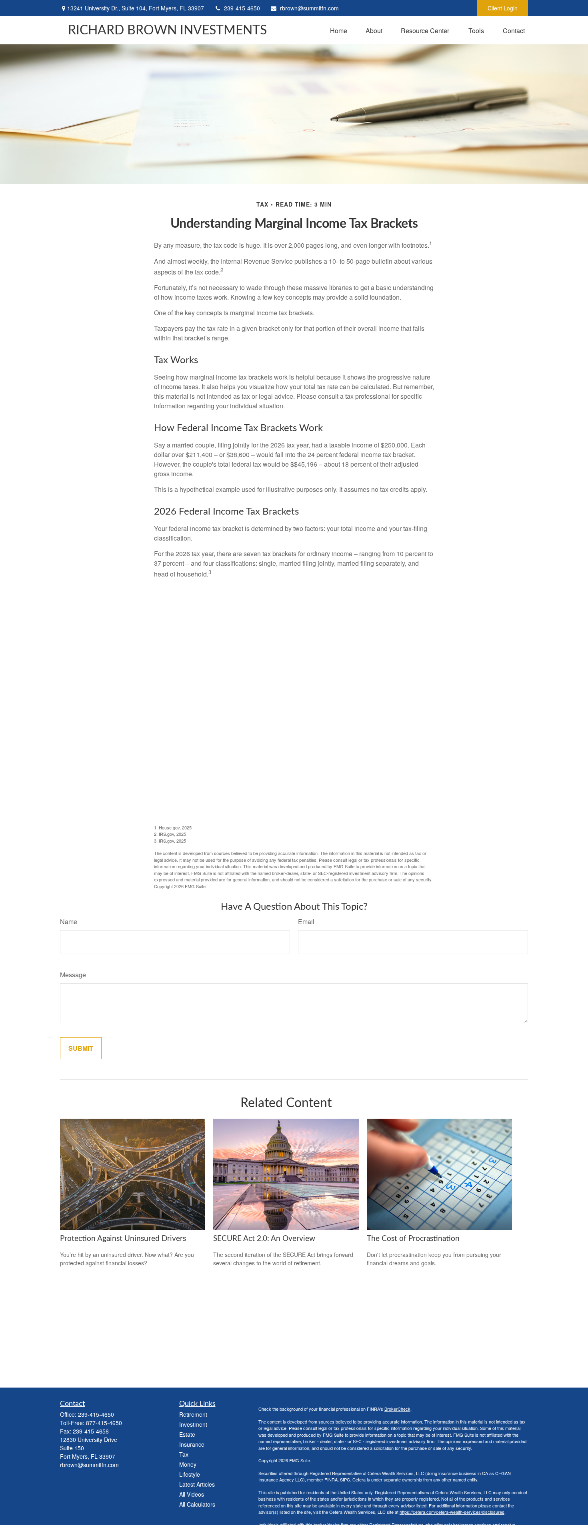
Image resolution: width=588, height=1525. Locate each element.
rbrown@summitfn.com (309, 8)
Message (73, 974)
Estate (187, 1434)
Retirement (193, 1414)
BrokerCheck (397, 1409)
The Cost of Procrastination (413, 1239)
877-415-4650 (104, 1423)
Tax (183, 1454)
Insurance (191, 1444)
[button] (338, 30)
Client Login (503, 8)
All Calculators (197, 1504)
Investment (193, 1424)
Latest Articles (197, 1484)
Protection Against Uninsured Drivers (123, 1239)
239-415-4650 (242, 8)
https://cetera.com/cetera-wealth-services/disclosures (452, 1512)
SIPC (345, 1479)
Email (306, 921)
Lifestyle (189, 1474)
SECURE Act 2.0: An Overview (264, 1239)
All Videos (191, 1494)
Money (187, 1464)
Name (68, 921)
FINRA (331, 1479)
